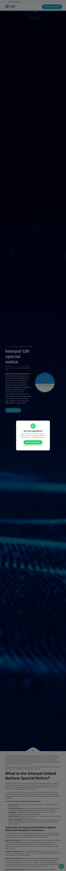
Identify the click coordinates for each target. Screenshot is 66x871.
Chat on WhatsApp (34, 442)
